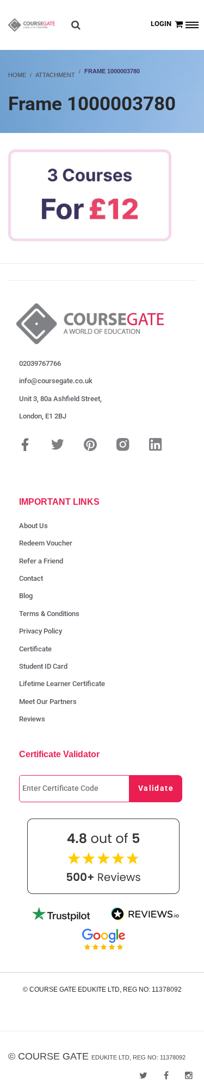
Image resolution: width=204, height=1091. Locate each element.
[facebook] (166, 1075)
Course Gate (53, 1056)
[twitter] (143, 1075)
